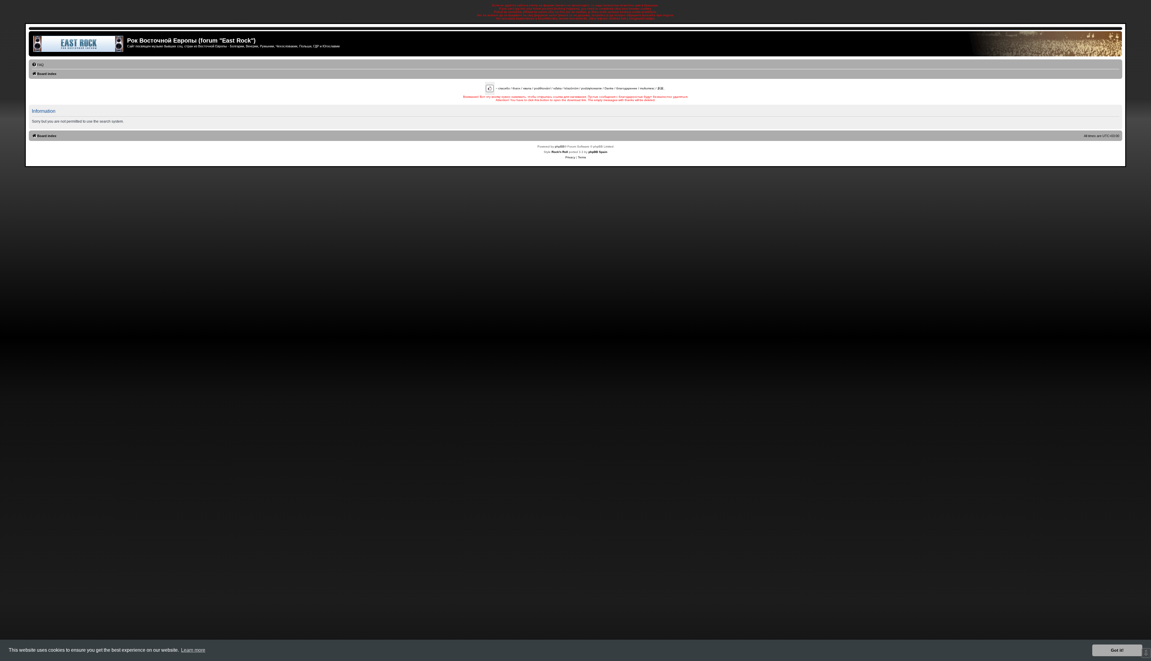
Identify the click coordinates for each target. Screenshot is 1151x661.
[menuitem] (38, 64)
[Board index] (78, 44)
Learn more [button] (193, 650)
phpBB (559, 146)
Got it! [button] (1117, 650)
